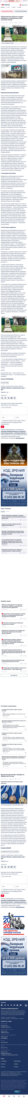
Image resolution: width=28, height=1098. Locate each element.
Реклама (16, 1066)
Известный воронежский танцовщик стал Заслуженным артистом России (13, 661)
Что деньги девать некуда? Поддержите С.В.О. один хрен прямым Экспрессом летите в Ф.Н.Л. (14, 738)
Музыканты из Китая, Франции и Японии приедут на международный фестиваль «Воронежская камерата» (14, 615)
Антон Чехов (5, 382)
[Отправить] (2, 427)
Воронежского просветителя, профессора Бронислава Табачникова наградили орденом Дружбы (13, 632)
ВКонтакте (9, 388)
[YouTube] (21, 1005)
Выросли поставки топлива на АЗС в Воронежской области (11, 524)
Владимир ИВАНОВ (6, 848)
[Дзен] (2, 1005)
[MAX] (17, 1005)
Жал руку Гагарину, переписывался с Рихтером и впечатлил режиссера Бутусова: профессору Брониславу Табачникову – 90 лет (14, 652)
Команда (16, 1064)
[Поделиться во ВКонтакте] (2, 398)
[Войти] (19, 1096)
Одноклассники (17, 388)
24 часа (3, 511)
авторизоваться (20, 438)
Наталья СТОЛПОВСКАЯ (7, 379)
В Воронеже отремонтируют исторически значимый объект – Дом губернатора (14, 668)
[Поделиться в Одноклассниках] (5, 398)
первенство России (6, 851)
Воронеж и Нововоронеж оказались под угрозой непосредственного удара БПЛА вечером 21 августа (13, 533)
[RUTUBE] (14, 1005)
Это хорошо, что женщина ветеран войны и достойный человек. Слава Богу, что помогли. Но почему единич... (14, 763)
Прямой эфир (24, 4)
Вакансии (3, 1064)
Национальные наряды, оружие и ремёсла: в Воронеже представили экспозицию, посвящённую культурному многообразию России (13, 641)
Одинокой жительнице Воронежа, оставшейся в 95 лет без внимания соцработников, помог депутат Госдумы (14, 758)
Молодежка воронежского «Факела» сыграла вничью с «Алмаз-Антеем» (12, 550)
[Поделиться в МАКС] (11, 398)
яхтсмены (16, 851)
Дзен (23, 388)
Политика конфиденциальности (9, 1008)
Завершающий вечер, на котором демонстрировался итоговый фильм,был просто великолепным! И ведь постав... (14, 726)
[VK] (8, 1005)
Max (2, 389)
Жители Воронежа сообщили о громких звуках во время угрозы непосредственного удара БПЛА (14, 517)
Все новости (14, 675)
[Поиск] (14, 1096)
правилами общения (19, 433)
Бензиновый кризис (7, 11)
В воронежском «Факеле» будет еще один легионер (12, 710)
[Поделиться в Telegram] (8, 398)
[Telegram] (5, 1005)
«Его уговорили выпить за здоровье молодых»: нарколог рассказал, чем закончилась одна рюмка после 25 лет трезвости (12, 542)
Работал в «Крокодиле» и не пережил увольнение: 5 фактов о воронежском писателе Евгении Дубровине (12, 606)
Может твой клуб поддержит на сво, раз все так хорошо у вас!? (14, 714)
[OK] (11, 1005)
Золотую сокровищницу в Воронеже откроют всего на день (12, 623)
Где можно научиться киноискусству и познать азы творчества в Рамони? (14, 721)
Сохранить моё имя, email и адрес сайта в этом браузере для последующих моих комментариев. (13, 422)
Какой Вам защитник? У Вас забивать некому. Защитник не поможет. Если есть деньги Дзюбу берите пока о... (14, 750)
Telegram (3, 388)
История (3, 1066)
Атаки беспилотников (21, 11)
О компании (3, 1061)
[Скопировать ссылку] (14, 398)
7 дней (7, 511)
